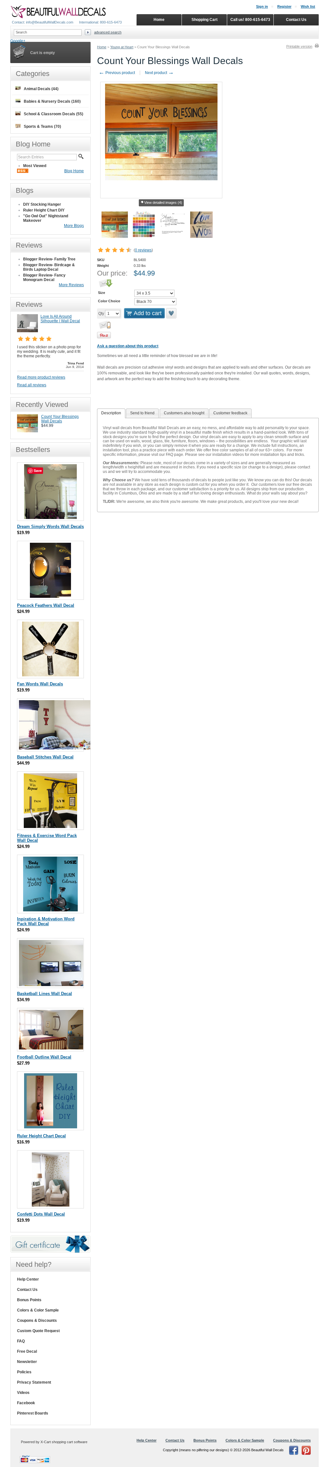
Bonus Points (29, 1300)
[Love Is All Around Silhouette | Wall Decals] (27, 331)
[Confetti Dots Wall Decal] (50, 1205)
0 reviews (143, 250)
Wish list (308, 6)
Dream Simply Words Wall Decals (50, 526)
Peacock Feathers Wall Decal (45, 605)
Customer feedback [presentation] (230, 413)
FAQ (21, 1341)
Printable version (299, 46)
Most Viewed (34, 166)
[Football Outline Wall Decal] (51, 1048)
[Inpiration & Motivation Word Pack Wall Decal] (50, 909)
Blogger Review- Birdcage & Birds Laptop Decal (49, 267)
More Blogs (74, 225)
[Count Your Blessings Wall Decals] (27, 431)
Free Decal (27, 1351)
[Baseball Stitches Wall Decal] (56, 748)
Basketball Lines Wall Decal (44, 993)
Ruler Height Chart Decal (41, 1135)
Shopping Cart (204, 19)
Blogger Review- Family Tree (49, 259)
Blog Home (74, 171)
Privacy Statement (34, 1382)
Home (101, 47)
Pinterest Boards (32, 1413)
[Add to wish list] (171, 313)
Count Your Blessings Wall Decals (60, 418)
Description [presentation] (111, 413)
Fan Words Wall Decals (40, 684)
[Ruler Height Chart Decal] (50, 1126)
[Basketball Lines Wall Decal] (51, 984)
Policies (24, 1372)
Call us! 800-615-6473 (250, 19)
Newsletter (27, 1361)
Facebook (26, 1403)
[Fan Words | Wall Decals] (50, 674)
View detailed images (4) (163, 202)
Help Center (28, 1279)
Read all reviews (31, 385)
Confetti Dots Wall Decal (41, 1214)
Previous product (117, 73)
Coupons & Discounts (37, 1320)
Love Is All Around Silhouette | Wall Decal (60, 318)
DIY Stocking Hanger (42, 204)
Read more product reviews (41, 377)
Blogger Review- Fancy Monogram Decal (44, 277)
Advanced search (107, 32)
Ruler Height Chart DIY (44, 210)
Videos (23, 1392)
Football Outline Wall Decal (44, 1057)
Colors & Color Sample (38, 1310)
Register (284, 6)
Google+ (17, 41)
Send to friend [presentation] (142, 413)
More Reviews (71, 285)
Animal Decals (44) (41, 89)
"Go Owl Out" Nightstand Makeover (45, 218)
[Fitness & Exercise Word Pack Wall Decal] (50, 826)
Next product (159, 73)
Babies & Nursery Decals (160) (52, 101)
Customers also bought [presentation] (184, 413)
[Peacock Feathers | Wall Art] (50, 596)
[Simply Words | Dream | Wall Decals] (50, 517)
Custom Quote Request (38, 1331)
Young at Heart (121, 47)
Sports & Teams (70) (42, 126)
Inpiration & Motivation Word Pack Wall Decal (46, 921)
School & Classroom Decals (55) (53, 114)
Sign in (262, 6)
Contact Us (27, 1289)
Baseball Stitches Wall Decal (45, 757)
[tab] (111, 413)
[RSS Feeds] (22, 171)
